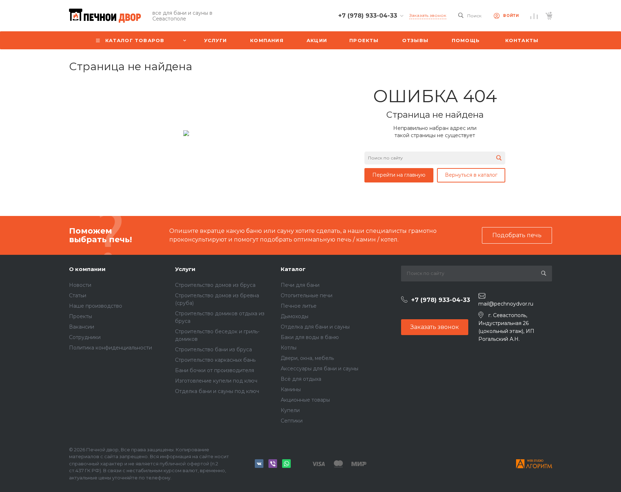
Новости (80, 285)
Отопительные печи (306, 295)
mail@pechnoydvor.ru (505, 304)
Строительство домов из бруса (215, 285)
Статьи (77, 295)
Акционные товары (305, 400)
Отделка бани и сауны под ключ (217, 391)
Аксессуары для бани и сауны (319, 368)
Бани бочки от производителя (214, 370)
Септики (292, 420)
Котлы (288, 347)
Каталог (293, 269)
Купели (290, 410)
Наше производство (95, 306)
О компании (87, 269)
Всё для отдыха (301, 379)
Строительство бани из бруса (213, 349)
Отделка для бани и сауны (315, 327)
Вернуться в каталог (471, 175)
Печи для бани (300, 285)
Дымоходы (294, 316)
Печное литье (299, 306)
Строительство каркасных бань (215, 360)
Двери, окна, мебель (307, 358)
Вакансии (81, 327)
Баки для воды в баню (310, 337)
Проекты (80, 316)
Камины (291, 389)
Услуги (185, 269)
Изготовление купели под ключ (216, 381)
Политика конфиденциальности (110, 347)
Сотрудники (85, 337)
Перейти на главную (399, 175)
